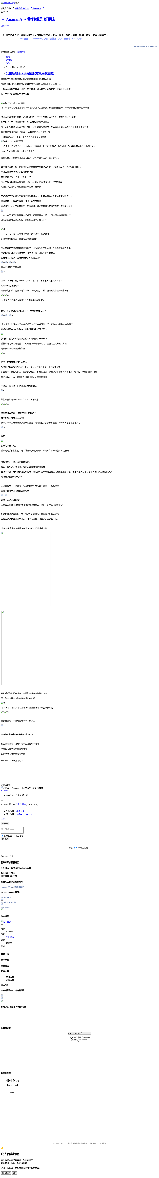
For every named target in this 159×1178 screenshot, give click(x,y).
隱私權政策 (93, 1143)
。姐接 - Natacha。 (24, 814)
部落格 (9, 60)
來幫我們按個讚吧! (152, 46)
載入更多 (5, 824)
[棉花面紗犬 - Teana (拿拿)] (2, 905)
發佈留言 (5, 839)
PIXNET (61, 1143)
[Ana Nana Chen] (2, 900)
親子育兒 (20, 811)
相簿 (8, 57)
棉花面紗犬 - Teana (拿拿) (9, 902)
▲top (3, 819)
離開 (14, 1173)
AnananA (5, 790)
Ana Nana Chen (6, 897)
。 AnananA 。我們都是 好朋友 (28, 19)
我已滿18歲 (6, 1173)
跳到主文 (5, 26)
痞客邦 (18, 804)
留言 (24, 804)
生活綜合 (21, 52)
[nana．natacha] (2, 909)
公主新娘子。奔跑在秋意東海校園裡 (30, 73)
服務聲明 (103, 1143)
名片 (8, 63)
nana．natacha (5, 907)
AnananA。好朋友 (139, 46)
